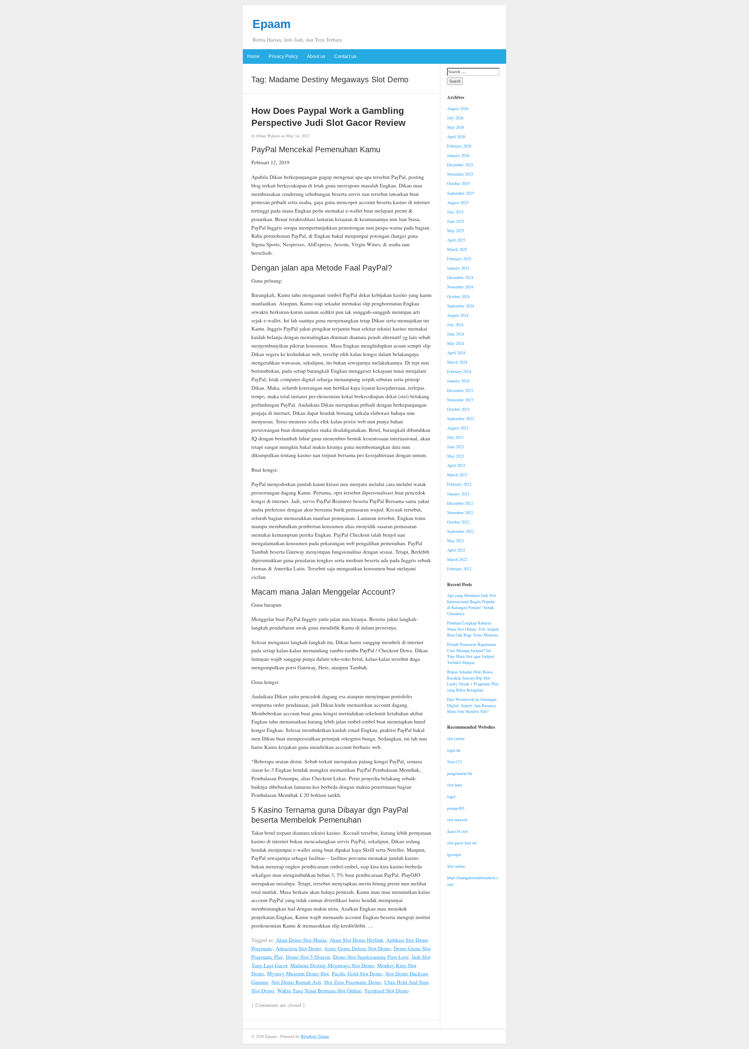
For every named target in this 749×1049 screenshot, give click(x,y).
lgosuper (454, 854)
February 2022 (459, 568)
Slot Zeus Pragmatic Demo (352, 981)
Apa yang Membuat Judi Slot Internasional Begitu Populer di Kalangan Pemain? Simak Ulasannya (471, 604)
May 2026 (455, 127)
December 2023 (460, 390)
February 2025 (459, 258)
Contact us (345, 56)
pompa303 (455, 808)
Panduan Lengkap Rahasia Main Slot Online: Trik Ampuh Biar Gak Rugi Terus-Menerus (473, 629)
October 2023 (458, 409)
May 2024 (455, 343)
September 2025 (460, 193)
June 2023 (455, 446)
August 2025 (457, 202)
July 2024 (455, 324)
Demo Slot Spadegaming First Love (371, 956)
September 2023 (460, 418)
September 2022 (460, 531)
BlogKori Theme (315, 1036)
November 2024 (460, 287)
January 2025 (458, 268)
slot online (456, 738)
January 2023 (458, 494)
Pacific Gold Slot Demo (357, 973)
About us (316, 56)
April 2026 (456, 136)
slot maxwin (457, 819)
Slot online (456, 866)
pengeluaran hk (459, 773)
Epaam (271, 24)
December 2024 (460, 277)
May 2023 (455, 456)
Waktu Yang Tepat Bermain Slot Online (319, 990)
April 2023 (456, 465)
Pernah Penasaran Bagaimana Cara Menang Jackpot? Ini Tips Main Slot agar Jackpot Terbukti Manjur (471, 653)
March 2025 (457, 249)
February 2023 (459, 484)
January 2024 (458, 381)
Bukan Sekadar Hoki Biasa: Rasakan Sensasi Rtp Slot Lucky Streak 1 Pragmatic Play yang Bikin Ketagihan (473, 681)
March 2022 (457, 559)
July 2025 (455, 212)
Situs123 (454, 761)
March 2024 (457, 362)
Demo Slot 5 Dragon (308, 956)
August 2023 (457, 428)
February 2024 (459, 371)
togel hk (454, 750)
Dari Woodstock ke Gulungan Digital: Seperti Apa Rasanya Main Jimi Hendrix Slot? (472, 705)
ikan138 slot (457, 831)
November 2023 (460, 400)
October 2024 (458, 296)
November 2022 (460, 512)
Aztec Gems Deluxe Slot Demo (357, 948)
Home (253, 56)
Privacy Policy (283, 56)
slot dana (454, 785)
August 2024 (457, 315)
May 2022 (455, 540)
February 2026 (459, 146)
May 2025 (455, 230)
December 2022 (460, 503)
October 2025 (458, 183)
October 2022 (458, 522)
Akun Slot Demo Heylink (356, 939)
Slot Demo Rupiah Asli (296, 981)
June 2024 (455, 334)
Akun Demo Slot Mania (301, 939)
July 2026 (455, 118)
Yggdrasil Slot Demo (386, 990)
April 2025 (456, 240)
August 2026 (457, 108)
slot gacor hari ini (462, 843)
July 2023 (455, 437)
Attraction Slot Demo (298, 948)
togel (451, 796)
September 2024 (460, 306)
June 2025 (455, 221)
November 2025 (460, 174)
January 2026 (458, 155)
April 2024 (456, 352)
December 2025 (460, 164)
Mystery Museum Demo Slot (298, 973)
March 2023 (457, 475)
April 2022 (456, 550)
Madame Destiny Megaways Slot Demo (332, 965)
